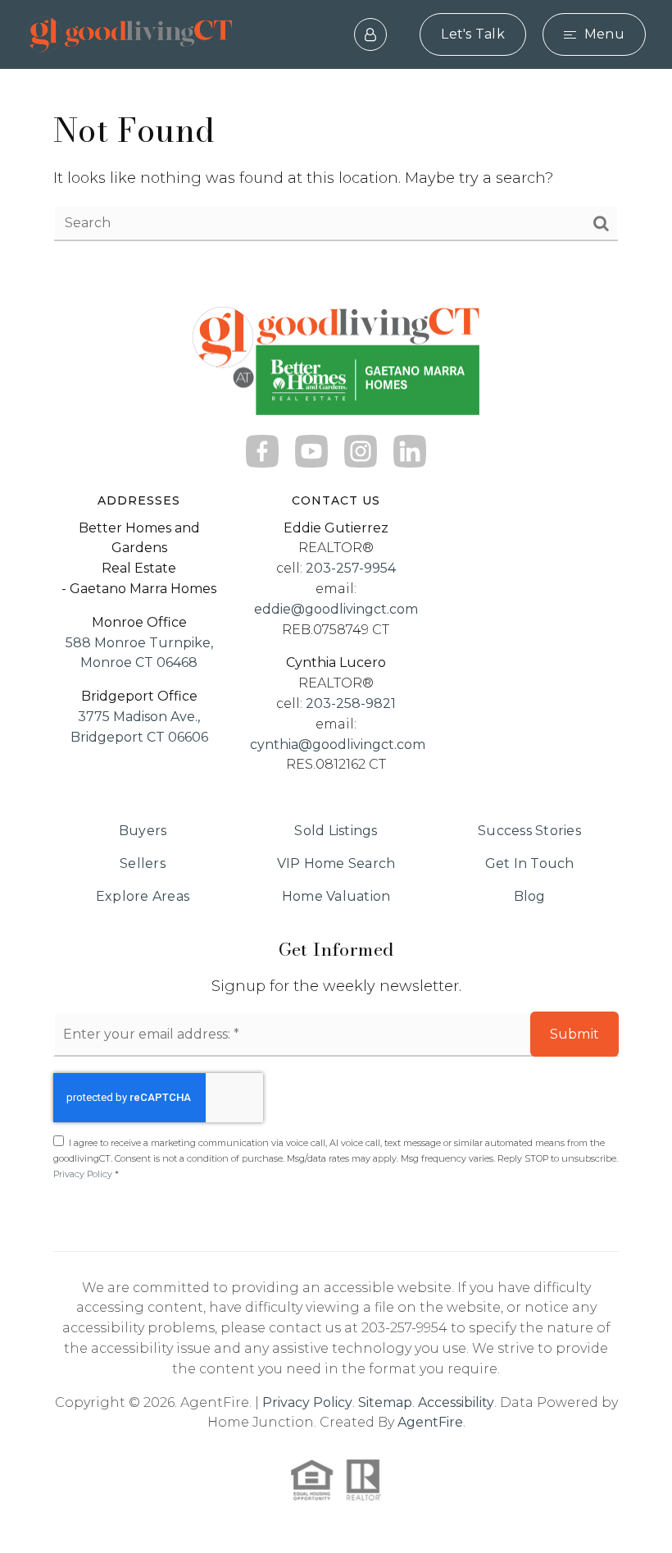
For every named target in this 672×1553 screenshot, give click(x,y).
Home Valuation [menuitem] (336, 896)
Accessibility (456, 1402)
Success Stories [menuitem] (529, 830)
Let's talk (473, 34)
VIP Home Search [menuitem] (336, 863)
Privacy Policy (82, 1174)
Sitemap (385, 1402)
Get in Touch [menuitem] (529, 863)
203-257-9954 (351, 568)
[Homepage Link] (129, 34)
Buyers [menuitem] (143, 830)
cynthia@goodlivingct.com (337, 744)
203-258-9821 (351, 703)
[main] (336, 175)
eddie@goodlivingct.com (336, 609)
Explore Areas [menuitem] (142, 896)
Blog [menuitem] (530, 896)
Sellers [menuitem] (143, 863)
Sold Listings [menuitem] (335, 830)
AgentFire (430, 1422)
